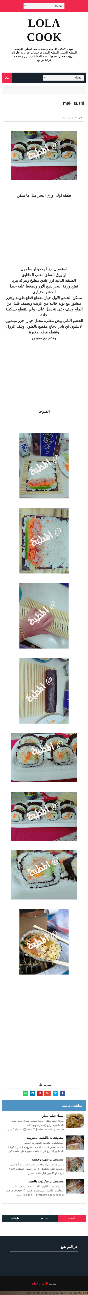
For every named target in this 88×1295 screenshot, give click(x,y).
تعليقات (15, 1218)
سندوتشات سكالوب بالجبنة (46, 1181)
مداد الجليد (38, 1283)
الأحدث (72, 1218)
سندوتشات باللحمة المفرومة (45, 1137)
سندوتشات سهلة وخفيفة (48, 1159)
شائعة (44, 1218)
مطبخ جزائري (69, 117)
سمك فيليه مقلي (53, 1115)
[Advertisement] (44, 232)
